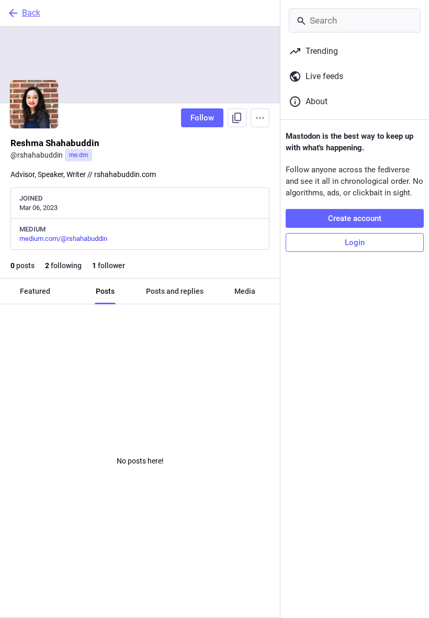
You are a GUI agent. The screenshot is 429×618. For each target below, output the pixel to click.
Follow (202, 118)
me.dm (78, 155)
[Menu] (260, 117)
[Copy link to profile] (237, 117)
